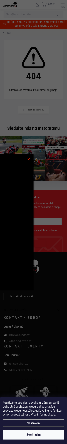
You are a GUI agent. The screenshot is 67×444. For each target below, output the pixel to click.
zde (52, 414)
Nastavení (34, 423)
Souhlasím (33, 434)
